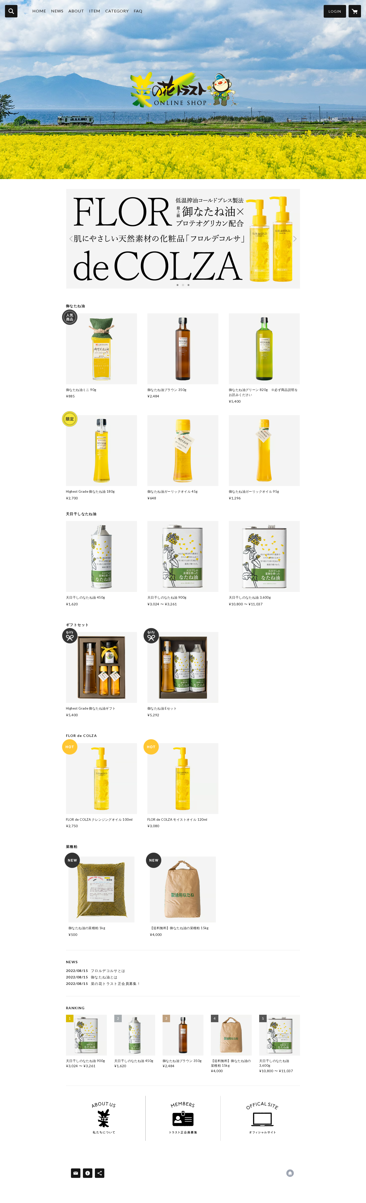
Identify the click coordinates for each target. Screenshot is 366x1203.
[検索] (11, 11)
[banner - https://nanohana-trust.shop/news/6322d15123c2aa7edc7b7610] (183, 1118)
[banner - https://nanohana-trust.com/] (262, 1118)
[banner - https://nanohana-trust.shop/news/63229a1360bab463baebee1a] (103, 1118)
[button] (335, 11)
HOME (39, 10)
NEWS (57, 10)
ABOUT (76, 10)
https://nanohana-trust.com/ (290, 1173)
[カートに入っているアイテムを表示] (355, 11)
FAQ (138, 10)
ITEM (94, 10)
